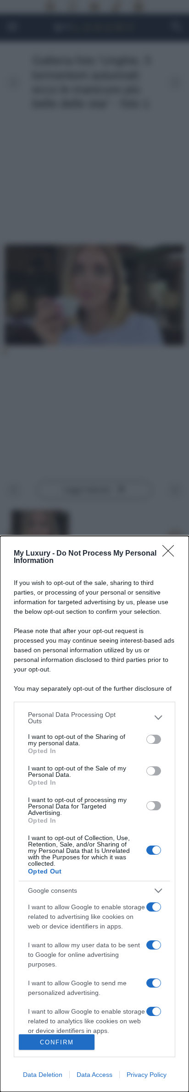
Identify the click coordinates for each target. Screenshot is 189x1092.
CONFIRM (57, 1042)
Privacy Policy (147, 1074)
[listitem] (94, 717)
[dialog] (94, 814)
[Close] (171, 553)
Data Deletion (42, 1074)
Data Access (94, 1074)
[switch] (153, 739)
